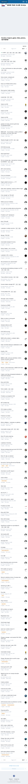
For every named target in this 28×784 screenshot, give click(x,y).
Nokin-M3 (4, 726)
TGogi (3, 563)
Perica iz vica (5, 494)
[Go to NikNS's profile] (26, 383)
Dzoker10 (4, 155)
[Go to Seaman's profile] (26, 646)
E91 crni (3, 479)
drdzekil (3, 196)
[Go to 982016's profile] (26, 97)
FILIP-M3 (4, 410)
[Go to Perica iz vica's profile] (26, 493)
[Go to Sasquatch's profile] (26, 548)
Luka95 (3, 391)
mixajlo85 (4, 72)
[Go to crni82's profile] (26, 623)
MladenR (4, 703)
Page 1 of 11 (13, 48)
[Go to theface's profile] (26, 696)
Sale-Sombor (5, 457)
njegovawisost (5, 163)
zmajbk (3, 423)
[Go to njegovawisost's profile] (26, 148)
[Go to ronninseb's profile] (26, 745)
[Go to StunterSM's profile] (26, 182)
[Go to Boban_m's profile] (26, 196)
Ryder (3, 431)
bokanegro (4, 487)
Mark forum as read (14, 765)
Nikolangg (4, 450)
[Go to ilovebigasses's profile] (26, 368)
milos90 (3, 183)
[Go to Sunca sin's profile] (26, 111)
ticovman (4, 417)
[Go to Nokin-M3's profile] (26, 726)
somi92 (3, 683)
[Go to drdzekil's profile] (26, 222)
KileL (3, 437)
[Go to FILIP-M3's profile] (26, 410)
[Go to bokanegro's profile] (26, 486)
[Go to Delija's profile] (26, 437)
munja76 (4, 333)
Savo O (3, 134)
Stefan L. (4, 271)
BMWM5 (4, 216)
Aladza (3, 339)
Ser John (4, 78)
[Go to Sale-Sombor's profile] (26, 84)
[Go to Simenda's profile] (26, 732)
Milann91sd (4, 126)
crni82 (3, 677)
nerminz (4, 529)
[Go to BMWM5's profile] (26, 215)
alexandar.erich (5, 500)
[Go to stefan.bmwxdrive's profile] (26, 189)
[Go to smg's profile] (26, 319)
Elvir (3, 548)
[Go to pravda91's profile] (26, 416)
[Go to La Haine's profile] (26, 292)
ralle (3, 320)
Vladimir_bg (4, 377)
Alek (3, 535)
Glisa (3, 602)
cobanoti (4, 464)
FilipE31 (3, 660)
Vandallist (4, 99)
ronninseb (4, 746)
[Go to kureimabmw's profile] (26, 69)
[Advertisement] (14, 22)
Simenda (4, 733)
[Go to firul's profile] (26, 674)
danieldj (3, 243)
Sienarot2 (4, 690)
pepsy (3, 587)
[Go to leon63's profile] (26, 739)
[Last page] (26, 49)
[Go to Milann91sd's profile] (26, 124)
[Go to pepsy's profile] (26, 586)
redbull (3, 230)
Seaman (4, 646)
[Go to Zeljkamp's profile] (26, 262)
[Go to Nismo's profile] (26, 176)
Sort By (24, 46)
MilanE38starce (5, 513)
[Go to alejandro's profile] (26, 91)
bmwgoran (4, 263)
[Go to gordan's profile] (26, 752)
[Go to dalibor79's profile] (26, 578)
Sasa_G (3, 472)
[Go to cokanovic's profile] (26, 161)
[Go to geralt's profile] (26, 53)
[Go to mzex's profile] (26, 78)
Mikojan (3, 720)
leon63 (3, 63)
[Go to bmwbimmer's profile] (26, 277)
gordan (3, 170)
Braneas (4, 313)
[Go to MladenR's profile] (26, 702)
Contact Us (16, 779)
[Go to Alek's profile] (26, 535)
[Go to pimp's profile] (26, 541)
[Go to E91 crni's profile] (26, 478)
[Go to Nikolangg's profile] (26, 450)
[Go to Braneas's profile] (26, 312)
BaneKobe (4, 326)
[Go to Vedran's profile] (26, 616)
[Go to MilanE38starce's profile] (26, 513)
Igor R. (3, 360)
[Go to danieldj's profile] (26, 242)
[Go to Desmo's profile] (26, 140)
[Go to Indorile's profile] (26, 132)
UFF (3, 142)
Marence (4, 346)
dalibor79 (4, 578)
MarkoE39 (4, 369)
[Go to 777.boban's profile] (26, 667)
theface (3, 696)
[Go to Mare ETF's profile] (26, 526)
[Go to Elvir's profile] (26, 339)
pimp (3, 293)
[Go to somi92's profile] (26, 683)
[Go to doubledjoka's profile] (26, 638)
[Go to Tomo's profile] (26, 229)
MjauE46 (4, 352)
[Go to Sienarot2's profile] (26, 689)
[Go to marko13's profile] (26, 60)
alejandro (4, 91)
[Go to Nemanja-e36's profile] (26, 285)
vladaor (3, 610)
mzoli (3, 740)
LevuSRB (4, 148)
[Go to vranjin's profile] (26, 601)
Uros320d (4, 507)
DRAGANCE (4, 54)
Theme (10, 779)
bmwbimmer (4, 279)
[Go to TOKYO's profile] (26, 423)
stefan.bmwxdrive (6, 177)
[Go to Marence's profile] (26, 345)
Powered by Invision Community (14, 782)
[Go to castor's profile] (26, 105)
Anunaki (4, 397)
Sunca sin (4, 105)
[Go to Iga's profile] (26, 332)
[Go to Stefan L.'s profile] (26, 269)
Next (23, 48)
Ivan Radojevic (5, 653)
